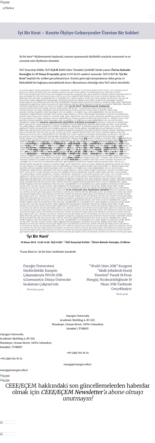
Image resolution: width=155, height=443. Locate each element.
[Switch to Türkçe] (8, 8)
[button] (1, 13)
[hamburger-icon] (151, 17)
